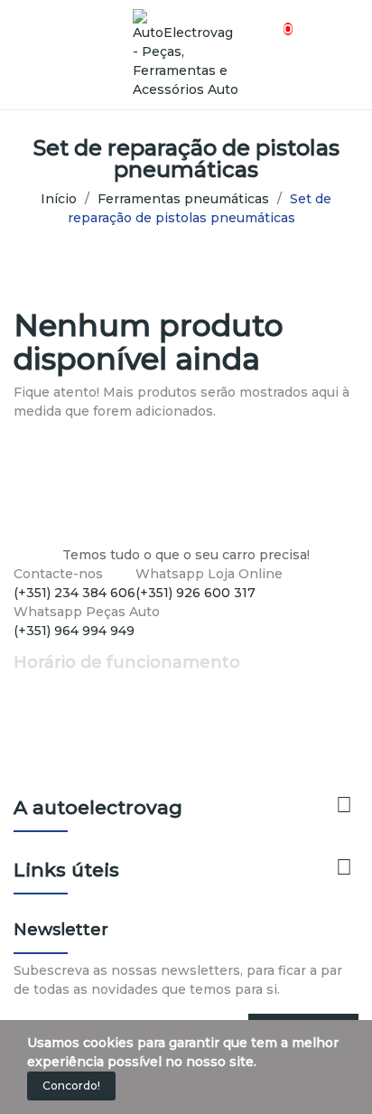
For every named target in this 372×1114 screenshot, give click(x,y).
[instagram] (37, 647)
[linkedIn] (56, 647)
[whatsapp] (75, 647)
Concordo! (71, 1085)
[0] (272, 19)
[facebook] (18, 647)
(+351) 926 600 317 (195, 593)
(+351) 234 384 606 (74, 593)
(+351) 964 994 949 (74, 631)
